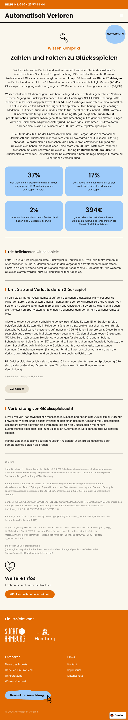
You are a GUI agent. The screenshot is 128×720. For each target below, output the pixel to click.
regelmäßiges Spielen (97, 126)
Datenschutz (75, 675)
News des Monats (16, 664)
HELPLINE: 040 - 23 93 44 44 (25, 4)
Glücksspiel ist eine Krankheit (30, 594)
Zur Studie (17, 389)
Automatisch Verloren (39, 15)
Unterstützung (13, 675)
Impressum (74, 670)
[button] (121, 15)
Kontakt (72, 664)
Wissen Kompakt (15, 681)
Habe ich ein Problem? (19, 670)
